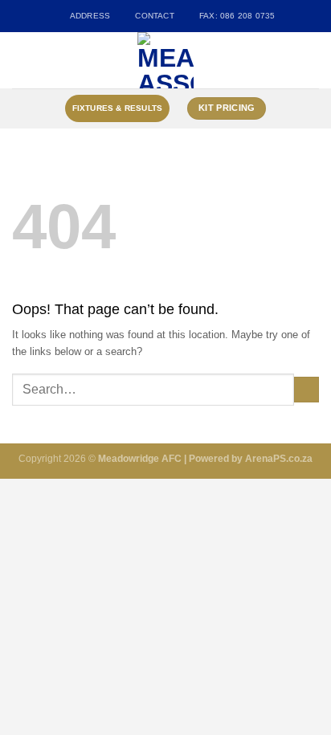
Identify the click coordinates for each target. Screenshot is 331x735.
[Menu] (20, 60)
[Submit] (306, 389)
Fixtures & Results (117, 108)
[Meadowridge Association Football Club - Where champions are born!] (165, 60)
